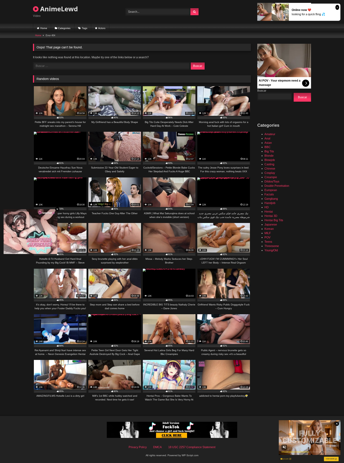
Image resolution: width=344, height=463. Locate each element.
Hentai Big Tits (273, 220)
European (270, 190)
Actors (101, 28)
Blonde (269, 155)
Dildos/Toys (271, 181)
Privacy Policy (138, 447)
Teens (268, 241)
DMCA (157, 447)
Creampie (270, 177)
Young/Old (271, 250)
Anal (267, 138)
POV (267, 237)
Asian (268, 142)
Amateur (269, 134)
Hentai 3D (270, 215)
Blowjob (269, 160)
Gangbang (271, 198)
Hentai (268, 211)
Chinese (269, 168)
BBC (267, 147)
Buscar (261, 90)
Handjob (269, 203)
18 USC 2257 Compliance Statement (191, 447)
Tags (84, 28)
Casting (269, 164)
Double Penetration (276, 185)
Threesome (271, 246)
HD (266, 207)
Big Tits (269, 151)
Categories (64, 28)
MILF (267, 233)
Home (43, 28)
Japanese (270, 224)
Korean (269, 228)
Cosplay (269, 172)
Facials (269, 194)
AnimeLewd (58, 8)
